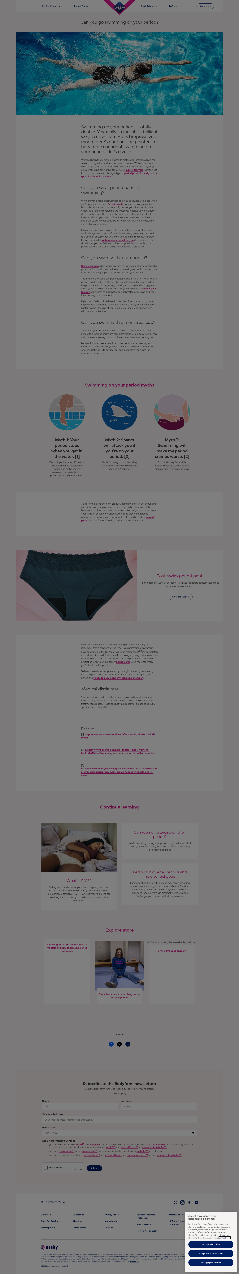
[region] (211, 1242)
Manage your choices (211, 1262)
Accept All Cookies (211, 1244)
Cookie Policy (224, 1238)
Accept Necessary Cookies (211, 1253)
